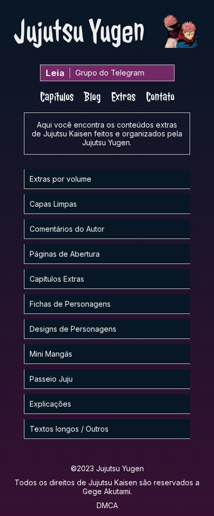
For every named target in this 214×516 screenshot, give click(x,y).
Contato (160, 97)
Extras (123, 97)
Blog (92, 97)
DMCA (107, 505)
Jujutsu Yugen (79, 31)
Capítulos (57, 97)
